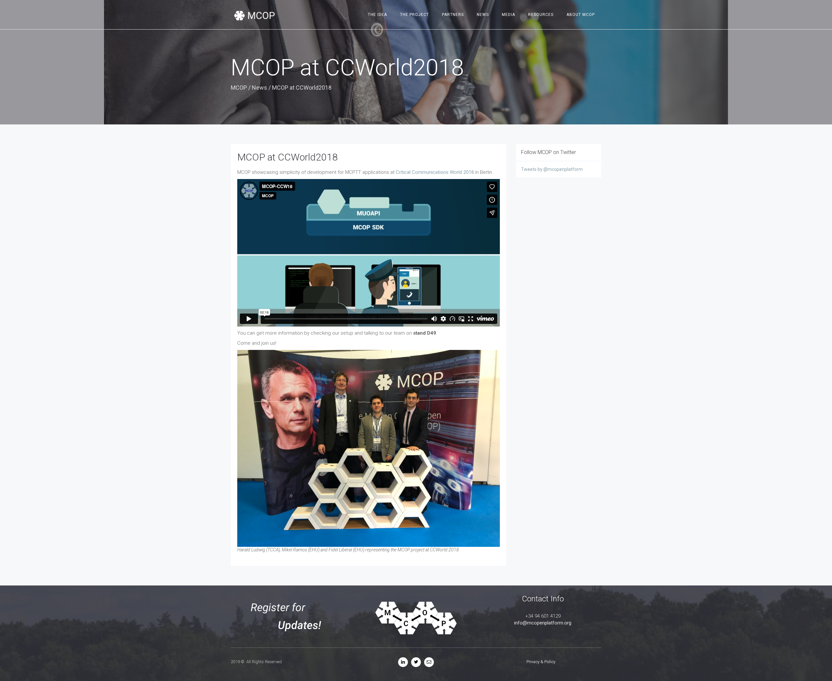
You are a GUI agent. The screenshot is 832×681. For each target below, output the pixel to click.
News (483, 14)
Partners (453, 14)
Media (508, 14)
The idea (377, 14)
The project (414, 14)
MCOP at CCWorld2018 (287, 157)
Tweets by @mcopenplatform (552, 169)
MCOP (239, 87)
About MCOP (580, 14)
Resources (540, 14)
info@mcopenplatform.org (542, 623)
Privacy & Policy (540, 661)
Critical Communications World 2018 (435, 172)
